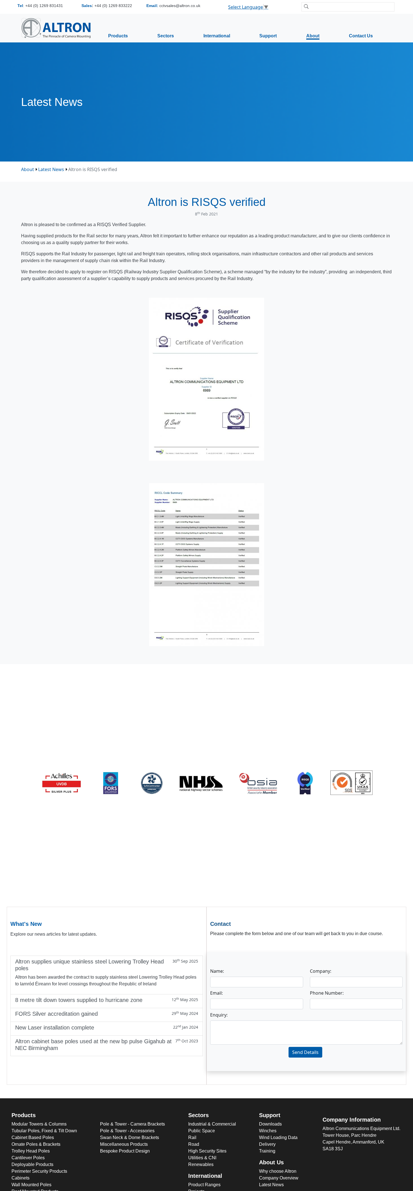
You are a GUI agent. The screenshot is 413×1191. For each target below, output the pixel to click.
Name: (217, 971)
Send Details (305, 1052)
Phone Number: (327, 993)
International (216, 35)
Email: (216, 993)
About (312, 35)
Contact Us (361, 35)
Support (268, 35)
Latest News (51, 169)
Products (118, 35)
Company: (320, 971)
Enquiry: (219, 1015)
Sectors (165, 35)
